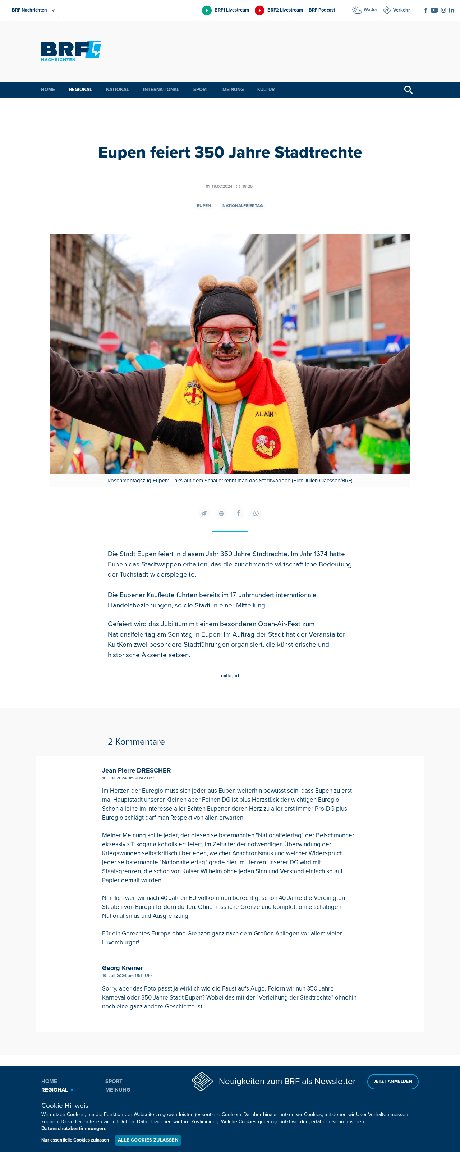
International (161, 89)
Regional (80, 89)
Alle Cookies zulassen (148, 1140)
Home (48, 89)
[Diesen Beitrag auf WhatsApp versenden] (256, 513)
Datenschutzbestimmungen (73, 1128)
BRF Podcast (322, 10)
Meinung (233, 89)
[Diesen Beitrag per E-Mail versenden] (204, 513)
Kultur (266, 89)
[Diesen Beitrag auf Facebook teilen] (238, 513)
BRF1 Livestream (232, 10)
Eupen (204, 206)
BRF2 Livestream (285, 10)
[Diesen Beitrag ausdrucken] (221, 513)
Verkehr (401, 10)
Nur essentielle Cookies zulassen (75, 1140)
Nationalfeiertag (242, 206)
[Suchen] (408, 90)
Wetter (370, 10)
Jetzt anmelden (393, 1081)
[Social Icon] (425, 10)
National (117, 89)
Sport (200, 89)
